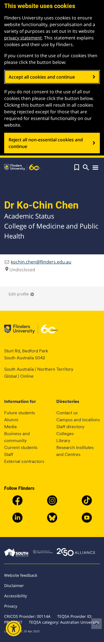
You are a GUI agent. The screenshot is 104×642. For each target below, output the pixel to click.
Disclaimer (14, 585)
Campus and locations (78, 419)
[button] (77, 167)
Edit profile (21, 294)
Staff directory (70, 426)
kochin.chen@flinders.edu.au (41, 262)
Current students (20, 447)
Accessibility (15, 595)
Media (10, 426)
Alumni (11, 419)
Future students (19, 412)
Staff (8, 454)
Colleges (65, 433)
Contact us (67, 412)
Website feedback (20, 575)
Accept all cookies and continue (42, 77)
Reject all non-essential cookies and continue (46, 143)
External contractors (24, 461)
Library (63, 440)
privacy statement (23, 38)
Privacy (10, 606)
